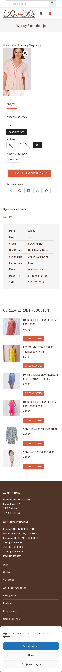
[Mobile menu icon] (57, 13)
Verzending (8, 579)
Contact (7, 572)
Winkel (15, 45)
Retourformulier (10, 611)
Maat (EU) (11, 138)
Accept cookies (31, 646)
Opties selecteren (33, 338)
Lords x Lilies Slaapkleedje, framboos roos (40, 404)
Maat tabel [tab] (8, 217)
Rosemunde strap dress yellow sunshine (38, 349)
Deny (31, 655)
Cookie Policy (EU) (12, 618)
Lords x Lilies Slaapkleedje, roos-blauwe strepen (40, 377)
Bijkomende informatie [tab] (15, 209)
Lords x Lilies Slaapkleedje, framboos (40, 322)
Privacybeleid (9, 595)
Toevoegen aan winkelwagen (29, 173)
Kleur (9, 125)
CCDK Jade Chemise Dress (38, 452)
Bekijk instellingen (31, 664)
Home (6, 45)
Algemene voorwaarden (14, 587)
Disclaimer (8, 603)
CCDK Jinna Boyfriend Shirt (40, 429)
